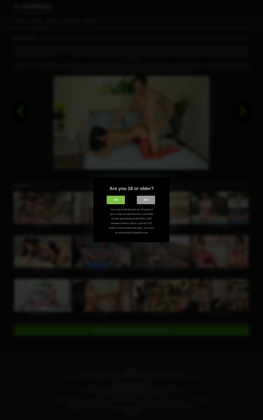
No (146, 200)
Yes (115, 200)
